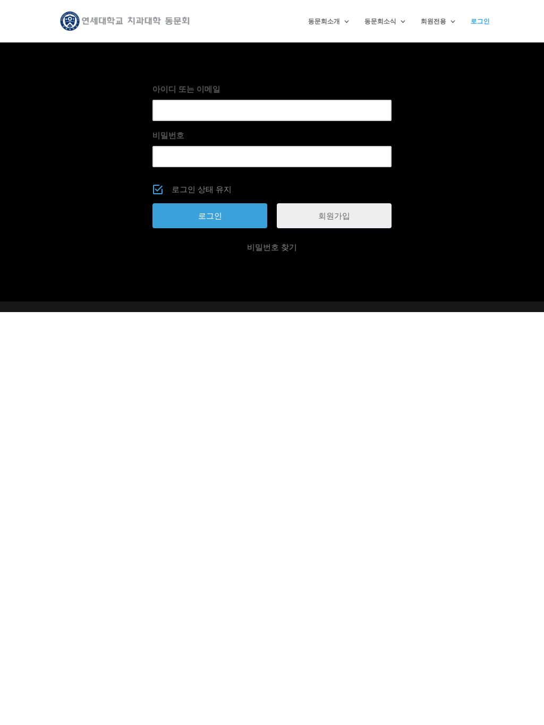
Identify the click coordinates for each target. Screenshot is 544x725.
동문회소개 (324, 21)
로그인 (480, 21)
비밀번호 (168, 135)
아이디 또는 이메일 (186, 88)
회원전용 (433, 21)
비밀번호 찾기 (272, 247)
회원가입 (334, 215)
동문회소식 (380, 21)
